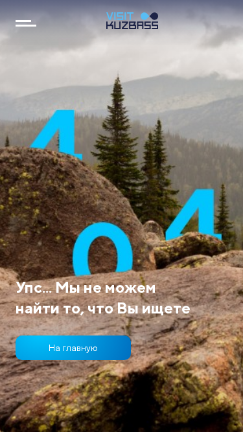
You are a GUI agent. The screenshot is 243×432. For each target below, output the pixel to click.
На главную (73, 347)
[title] (132, 25)
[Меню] (26, 23)
